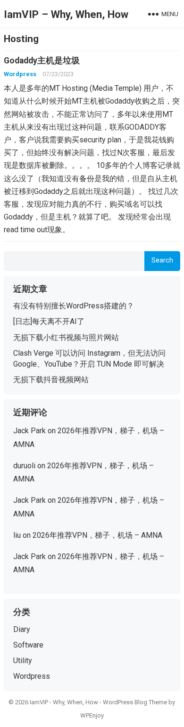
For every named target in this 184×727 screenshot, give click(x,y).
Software (28, 644)
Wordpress (20, 74)
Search (162, 260)
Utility (22, 660)
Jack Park (29, 430)
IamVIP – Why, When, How (66, 14)
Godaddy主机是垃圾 (42, 60)
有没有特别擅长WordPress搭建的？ (73, 305)
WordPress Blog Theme (135, 702)
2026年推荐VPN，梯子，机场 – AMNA (97, 535)
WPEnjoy (92, 715)
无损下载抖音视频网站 (51, 379)
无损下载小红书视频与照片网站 (66, 337)
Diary (21, 629)
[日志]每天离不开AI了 (48, 321)
